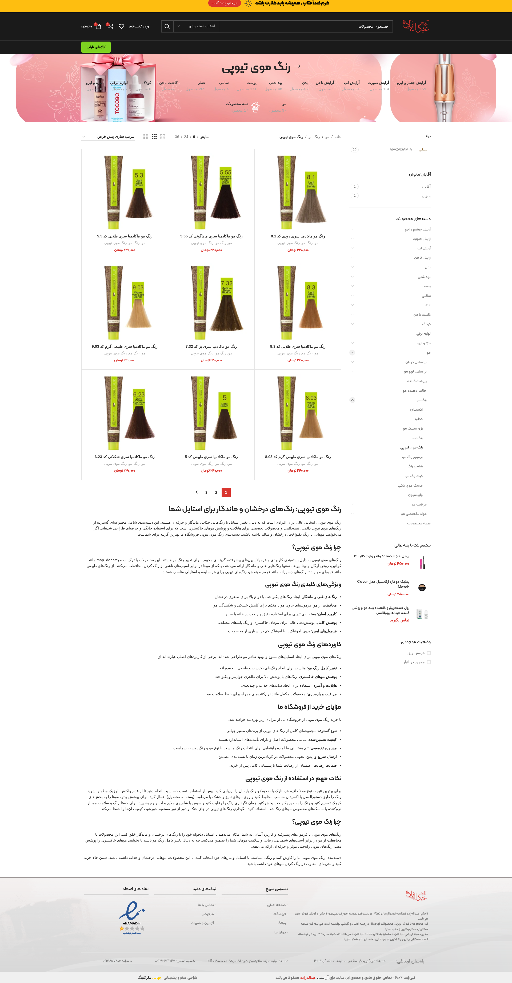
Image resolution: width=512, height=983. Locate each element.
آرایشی (314, 977)
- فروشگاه (280, 914)
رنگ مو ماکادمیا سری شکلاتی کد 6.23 (125, 457)
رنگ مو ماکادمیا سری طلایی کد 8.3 (298, 346)
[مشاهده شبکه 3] (154, 137)
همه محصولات (419, 523)
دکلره (419, 418)
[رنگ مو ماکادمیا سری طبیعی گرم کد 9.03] (125, 302)
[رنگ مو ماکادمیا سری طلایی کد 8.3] (298, 302)
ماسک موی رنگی (410, 485)
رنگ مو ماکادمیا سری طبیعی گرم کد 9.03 (125, 346)
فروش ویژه (415, 653)
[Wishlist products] (121, 26)
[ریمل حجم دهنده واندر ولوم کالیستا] (422, 562)
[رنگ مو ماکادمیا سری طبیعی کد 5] (211, 413)
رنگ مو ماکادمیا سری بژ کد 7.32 (211, 346)
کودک (426, 324)
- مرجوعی (209, 914)
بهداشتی (424, 276)
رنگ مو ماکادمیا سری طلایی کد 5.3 (125, 236)
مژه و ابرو (424, 343)
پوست (426, 286)
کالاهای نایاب (96, 47)
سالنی (426, 295)
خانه (338, 137)
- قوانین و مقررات (203, 923)
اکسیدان (416, 409)
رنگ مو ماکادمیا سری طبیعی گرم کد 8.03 (298, 457)
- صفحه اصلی (277, 904)
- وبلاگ (283, 923)
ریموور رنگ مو (412, 457)
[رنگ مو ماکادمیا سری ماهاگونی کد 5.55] (211, 192)
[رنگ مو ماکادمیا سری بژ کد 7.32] (211, 302)
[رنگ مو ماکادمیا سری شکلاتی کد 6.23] (125, 413)
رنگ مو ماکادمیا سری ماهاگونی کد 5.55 (211, 236)
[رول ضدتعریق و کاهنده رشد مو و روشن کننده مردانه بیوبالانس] (422, 614)
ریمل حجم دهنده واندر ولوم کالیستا (381, 556)
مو (429, 352)
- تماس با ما (207, 904)
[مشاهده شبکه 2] (162, 137)
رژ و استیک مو (413, 428)
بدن (428, 267)
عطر (428, 305)
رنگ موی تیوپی (411, 447)
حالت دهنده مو (415, 390)
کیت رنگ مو (414, 475)
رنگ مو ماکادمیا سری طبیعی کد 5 (211, 457)
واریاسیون (415, 494)
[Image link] (256, 3)
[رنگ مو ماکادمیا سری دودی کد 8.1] (298, 192)
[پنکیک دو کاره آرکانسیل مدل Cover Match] (422, 588)
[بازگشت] (297, 66)
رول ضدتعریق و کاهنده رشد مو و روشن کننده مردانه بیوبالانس (380, 610)
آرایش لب (424, 248)
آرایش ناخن (422, 257)
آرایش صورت (422, 238)
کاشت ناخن (422, 314)
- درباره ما (281, 932)
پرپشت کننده (417, 381)
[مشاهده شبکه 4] (145, 137)
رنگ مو (422, 400)
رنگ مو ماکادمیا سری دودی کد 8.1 (298, 236)
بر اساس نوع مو (415, 371)
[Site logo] (416, 26)
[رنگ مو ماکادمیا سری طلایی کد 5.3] (125, 192)
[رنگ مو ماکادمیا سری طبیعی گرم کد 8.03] (298, 413)
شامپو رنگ (415, 466)
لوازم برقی (423, 333)
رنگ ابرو (417, 438)
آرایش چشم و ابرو (418, 229)
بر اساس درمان (416, 362)
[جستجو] (167, 26)
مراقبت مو (419, 504)
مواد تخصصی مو (414, 513)
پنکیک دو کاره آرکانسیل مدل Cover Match (383, 584)
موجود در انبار (414, 662)
